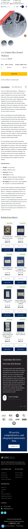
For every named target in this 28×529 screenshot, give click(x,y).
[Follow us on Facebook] (2, 512)
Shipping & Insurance (6, 496)
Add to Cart (7, 250)
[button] (3, 526)
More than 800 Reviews (12, 364)
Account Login (18, 472)
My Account (4, 475)
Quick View (7, 245)
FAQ (2, 491)
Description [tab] (5, 87)
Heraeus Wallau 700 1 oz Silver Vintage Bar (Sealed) (20, 302)
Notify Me (14, 74)
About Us (3, 487)
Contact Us (14, 446)
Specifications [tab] (17, 87)
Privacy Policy (4, 477)
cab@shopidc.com (8, 508)
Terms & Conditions (6, 479)
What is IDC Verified (6, 498)
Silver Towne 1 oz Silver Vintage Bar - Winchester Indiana (20, 269)
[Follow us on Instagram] (5, 512)
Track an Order (19, 475)
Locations (3, 489)
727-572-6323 (5, 3)
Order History (18, 477)
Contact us (4, 472)
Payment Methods (5, 494)
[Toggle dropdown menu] (26, 87)
